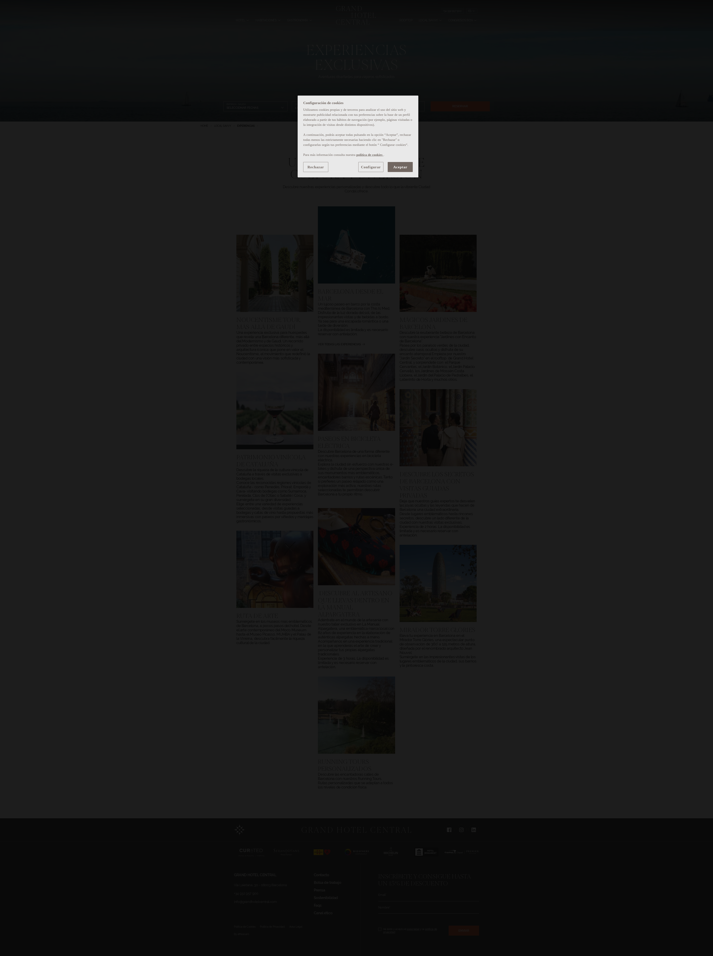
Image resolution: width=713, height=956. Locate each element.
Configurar (371, 167)
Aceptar (400, 167)
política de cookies (369, 155)
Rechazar (315, 167)
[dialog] (358, 136)
